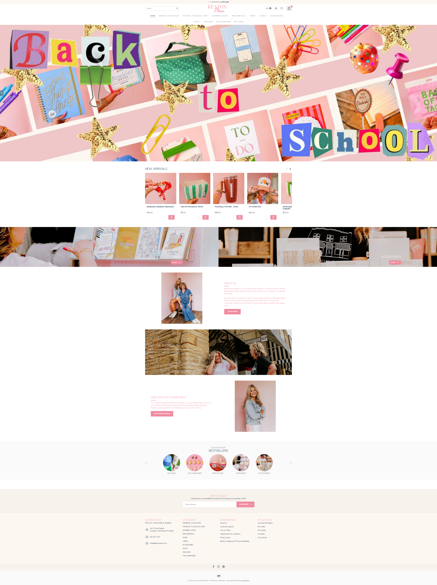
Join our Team (225, 530)
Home (152, 16)
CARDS (263, 16)
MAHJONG (208, 22)
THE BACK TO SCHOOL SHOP (195, 16)
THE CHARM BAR (223, 22)
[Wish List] (282, 8)
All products (262, 537)
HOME (252, 16)
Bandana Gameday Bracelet (160, 207)
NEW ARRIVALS (238, 16)
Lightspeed (221, 580)
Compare (261, 534)
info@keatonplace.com (158, 543)
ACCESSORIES (276, 16)
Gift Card (238, 22)
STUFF (197, 22)
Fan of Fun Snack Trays (192, 207)
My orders (261, 527)
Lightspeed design (232, 580)
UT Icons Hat (255, 207)
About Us (223, 523)
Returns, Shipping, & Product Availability (234, 541)
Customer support (227, 527)
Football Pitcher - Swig (226, 207)
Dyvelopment (244, 580)
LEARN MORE (232, 311)
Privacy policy (225, 537)
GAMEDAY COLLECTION (169, 16)
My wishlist (262, 530)
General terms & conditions (230, 534)
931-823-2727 (155, 537)
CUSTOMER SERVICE (162, 414)
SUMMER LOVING (219, 16)
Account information (265, 523)
